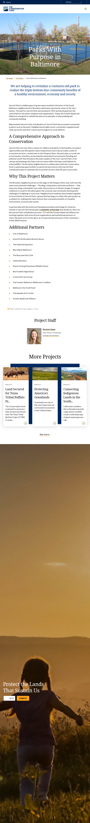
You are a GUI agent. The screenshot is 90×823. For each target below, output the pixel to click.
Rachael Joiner (49, 329)
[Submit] (4, 2)
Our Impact (9, 78)
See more (44, 434)
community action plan (49, 209)
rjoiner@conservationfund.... (51, 335)
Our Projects (20, 78)
